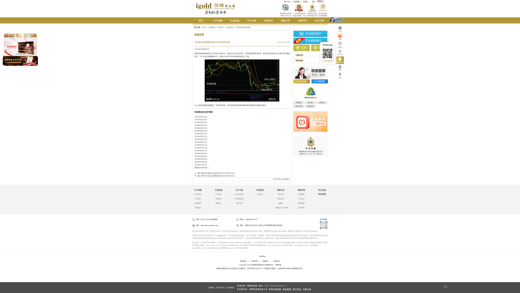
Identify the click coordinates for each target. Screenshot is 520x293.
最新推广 (218, 203)
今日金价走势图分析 (201, 49)
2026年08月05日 (200, 156)
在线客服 (296, 2)
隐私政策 (287, 289)
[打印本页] (277, 179)
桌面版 (298, 103)
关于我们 (198, 194)
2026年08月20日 (200, 125)
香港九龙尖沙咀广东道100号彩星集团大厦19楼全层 (263, 225)
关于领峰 (217, 21)
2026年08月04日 (200, 159)
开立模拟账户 (313, 40)
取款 (321, 47)
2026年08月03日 (200, 162)
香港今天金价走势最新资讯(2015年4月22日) (218, 176)
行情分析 (220, 27)
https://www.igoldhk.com (209, 225)
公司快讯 (198, 199)
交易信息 (218, 199)
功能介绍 (307, 289)
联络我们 (198, 208)
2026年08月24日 (200, 120)
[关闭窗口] (286, 179)
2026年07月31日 (200, 165)
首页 (201, 21)
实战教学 (301, 194)
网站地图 (322, 194)
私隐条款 (243, 261)
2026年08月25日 (200, 117)
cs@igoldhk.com (251, 219)
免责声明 (254, 261)
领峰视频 (198, 203)
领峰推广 (265, 261)
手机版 (321, 103)
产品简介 (218, 194)
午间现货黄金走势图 (243, 27)
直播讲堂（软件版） (282, 208)
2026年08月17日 (200, 134)
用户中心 (287, 2)
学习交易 (301, 199)
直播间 (305, 2)
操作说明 (298, 106)
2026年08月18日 (200, 131)
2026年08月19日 (200, 128)
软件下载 (239, 203)
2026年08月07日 (200, 151)
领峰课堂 (301, 203)
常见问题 (319, 21)
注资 (303, 47)
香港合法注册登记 (238, 269)
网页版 (310, 103)
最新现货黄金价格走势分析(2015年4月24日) (218, 173)
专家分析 (280, 194)
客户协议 (297, 289)
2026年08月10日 (200, 148)
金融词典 (301, 208)
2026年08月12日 (200, 142)
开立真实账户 (313, 33)
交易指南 (234, 21)
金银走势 (230, 27)
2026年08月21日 (200, 122)
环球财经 (268, 21)
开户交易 (251, 21)
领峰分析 (285, 21)
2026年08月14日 (200, 137)
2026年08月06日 (200, 153)
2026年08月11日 (200, 145)
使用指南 (310, 106)
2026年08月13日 (200, 139)
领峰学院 (302, 21)
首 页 (204, 27)
